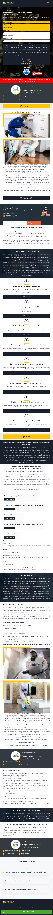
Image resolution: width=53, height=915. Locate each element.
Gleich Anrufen (9, 499)
